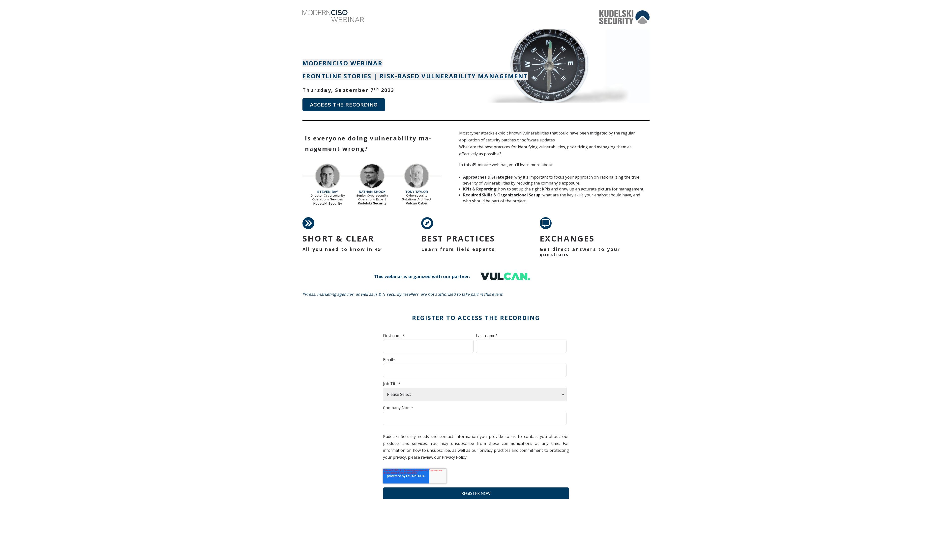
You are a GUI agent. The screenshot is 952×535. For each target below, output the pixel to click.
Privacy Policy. (454, 457)
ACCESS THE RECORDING (344, 105)
